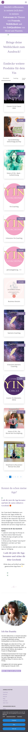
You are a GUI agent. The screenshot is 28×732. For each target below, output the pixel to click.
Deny (14, 724)
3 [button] (15, 476)
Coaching (5, 692)
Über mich (5, 703)
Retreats (5, 694)
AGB (4, 716)
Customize (14, 720)
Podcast (5, 696)
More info (5, 714)
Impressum (19, 716)
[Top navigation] (25, 2)
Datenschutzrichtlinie (11, 716)
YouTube (5, 700)
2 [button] (12, 476)
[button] (7, 477)
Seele (4, 709)
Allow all (14, 728)
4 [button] (17, 476)
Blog (4, 698)
